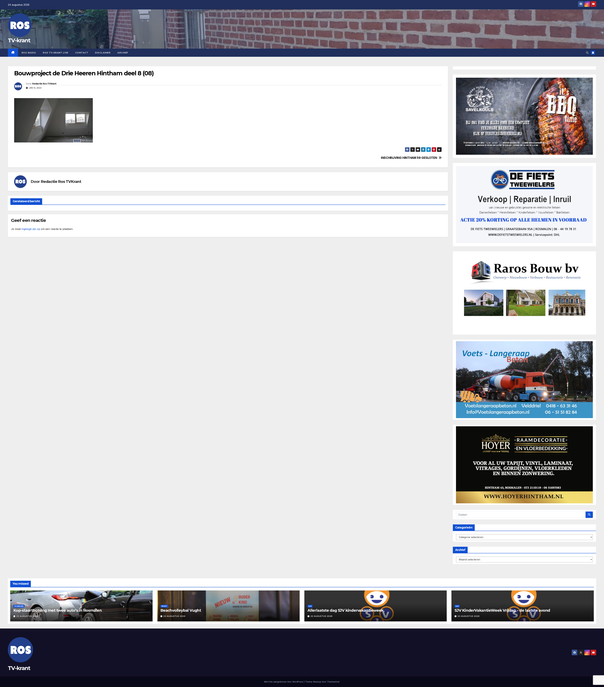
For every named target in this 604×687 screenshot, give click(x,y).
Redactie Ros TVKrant (44, 83)
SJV (310, 606)
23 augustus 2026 (27, 616)
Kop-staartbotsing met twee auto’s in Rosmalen (57, 610)
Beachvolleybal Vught (180, 610)
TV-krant (19, 40)
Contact (81, 52)
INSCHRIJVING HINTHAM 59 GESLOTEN (409, 158)
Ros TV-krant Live (55, 52)
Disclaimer (102, 52)
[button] (587, 52)
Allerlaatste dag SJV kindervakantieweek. (346, 610)
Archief (122, 52)
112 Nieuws (19, 606)
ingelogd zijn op (31, 229)
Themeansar (333, 681)
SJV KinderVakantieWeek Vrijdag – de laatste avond (502, 610)
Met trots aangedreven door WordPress (284, 681)
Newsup (317, 681)
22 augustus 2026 (321, 616)
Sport (164, 606)
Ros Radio (29, 52)
